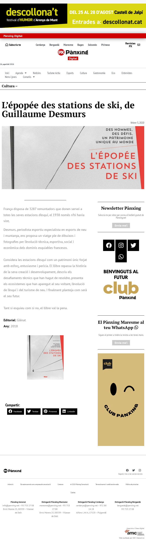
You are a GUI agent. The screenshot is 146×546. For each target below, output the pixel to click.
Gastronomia (99, 73)
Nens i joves (11, 77)
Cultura (83, 73)
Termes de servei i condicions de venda (107, 484)
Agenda (19, 73)
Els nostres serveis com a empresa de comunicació (35, 484)
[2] (121, 399)
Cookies (73, 492)
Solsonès (92, 44)
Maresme (68, 44)
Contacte (60, 484)
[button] (15, 411)
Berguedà (54, 44)
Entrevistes (127, 73)
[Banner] (73, 15)
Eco (113, 73)
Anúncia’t (10, 484)
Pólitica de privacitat (132, 484)
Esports (70, 73)
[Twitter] (133, 245)
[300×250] (121, 285)
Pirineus (105, 44)
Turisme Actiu (53, 73)
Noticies (37, 73)
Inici (7, 73)
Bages (80, 44)
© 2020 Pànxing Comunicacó (79, 484)
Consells (27, 77)
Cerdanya (40, 44)
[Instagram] (121, 245)
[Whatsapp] (121, 256)
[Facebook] (108, 245)
